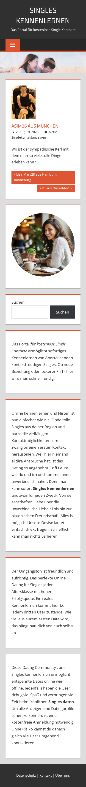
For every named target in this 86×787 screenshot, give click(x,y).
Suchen (18, 302)
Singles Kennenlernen (43, 15)
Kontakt (45, 775)
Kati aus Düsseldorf (54, 189)
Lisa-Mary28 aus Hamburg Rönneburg (35, 177)
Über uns (62, 775)
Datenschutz (26, 775)
